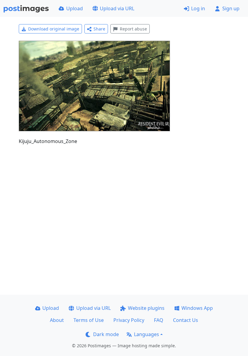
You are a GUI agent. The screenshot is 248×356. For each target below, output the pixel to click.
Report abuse (133, 29)
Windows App (197, 308)
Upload (74, 8)
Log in (198, 8)
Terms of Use (88, 320)
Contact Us (185, 320)
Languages (146, 334)
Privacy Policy (128, 320)
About (57, 320)
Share (99, 29)
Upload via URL (117, 8)
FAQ (158, 320)
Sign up (231, 8)
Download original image (53, 29)
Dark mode (106, 334)
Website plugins (146, 308)
